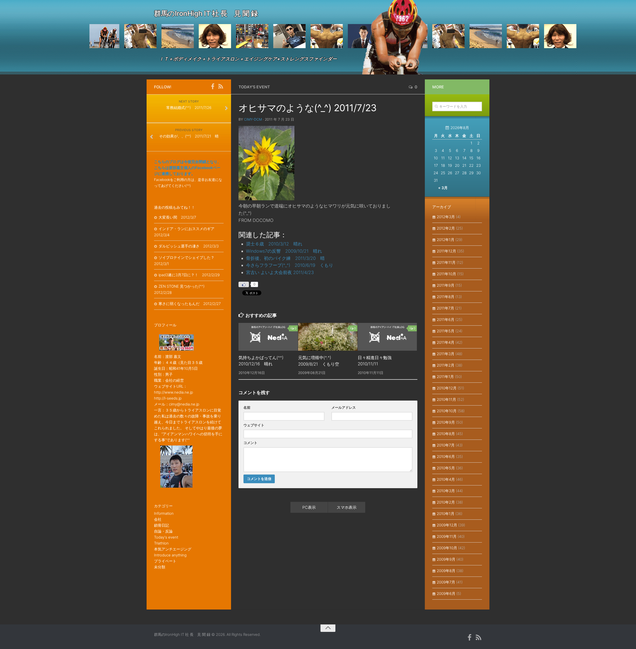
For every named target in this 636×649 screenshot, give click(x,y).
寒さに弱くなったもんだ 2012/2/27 (190, 303)
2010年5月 (446, 468)
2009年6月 (446, 593)
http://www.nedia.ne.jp (173, 392)
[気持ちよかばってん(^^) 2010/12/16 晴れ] (268, 337)
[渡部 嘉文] (213, 87)
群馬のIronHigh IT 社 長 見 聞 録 (206, 13)
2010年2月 (446, 502)
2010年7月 (446, 445)
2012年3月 (446, 216)
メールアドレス (343, 407)
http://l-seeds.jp (168, 398)
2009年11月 (447, 536)
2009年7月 (446, 582)
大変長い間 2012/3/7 (177, 217)
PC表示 (309, 507)
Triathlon (161, 543)
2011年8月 (445, 296)
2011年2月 (445, 365)
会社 (157, 519)
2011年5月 (445, 331)
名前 (246, 407)
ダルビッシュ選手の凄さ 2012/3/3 (189, 246)
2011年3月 (445, 353)
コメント (250, 443)
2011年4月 (445, 342)
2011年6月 (445, 319)
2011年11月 (446, 262)
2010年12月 (447, 388)
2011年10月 (446, 274)
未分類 (159, 567)
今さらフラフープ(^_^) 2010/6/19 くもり (289, 265)
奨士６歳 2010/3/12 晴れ (274, 243)
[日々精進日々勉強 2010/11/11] (387, 337)
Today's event (254, 86)
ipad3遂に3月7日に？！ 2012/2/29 (189, 275)
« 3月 (443, 187)
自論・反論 (163, 531)
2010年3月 (446, 490)
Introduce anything (170, 555)
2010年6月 (446, 456)
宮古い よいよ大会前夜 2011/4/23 (280, 272)
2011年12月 (446, 251)
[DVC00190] (266, 198)
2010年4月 (446, 479)
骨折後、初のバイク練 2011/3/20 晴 (285, 258)
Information (164, 513)
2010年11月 (446, 399)
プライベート (165, 561)
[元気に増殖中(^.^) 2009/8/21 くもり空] (328, 337)
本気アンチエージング (172, 549)
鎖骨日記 (161, 525)
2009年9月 (446, 559)
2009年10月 (447, 548)
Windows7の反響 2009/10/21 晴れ (284, 251)
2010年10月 (447, 411)
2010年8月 (446, 433)
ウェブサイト (253, 425)
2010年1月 (445, 513)
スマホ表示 (347, 507)
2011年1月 (445, 376)
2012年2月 (446, 228)
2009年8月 (446, 570)
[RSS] (221, 87)
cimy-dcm (253, 119)
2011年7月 (445, 308)
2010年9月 (446, 422)
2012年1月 (445, 239)
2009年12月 (447, 525)
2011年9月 (445, 285)
